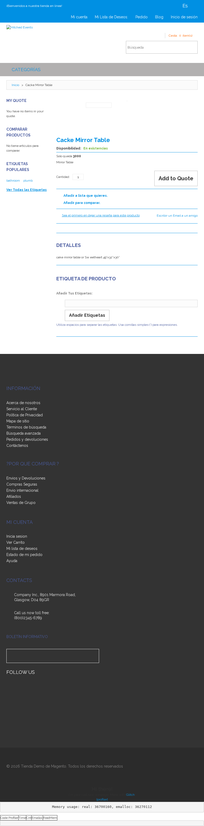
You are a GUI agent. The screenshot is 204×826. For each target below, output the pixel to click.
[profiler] (102, 799)
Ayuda (11, 561)
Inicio (15, 85)
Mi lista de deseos (21, 548)
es (185, 5)
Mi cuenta (79, 17)
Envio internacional (22, 490)
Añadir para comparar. (81, 203)
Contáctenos (17, 445)
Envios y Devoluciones (25, 478)
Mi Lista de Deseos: (111, 17)
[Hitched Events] (19, 27)
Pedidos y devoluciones (27, 439)
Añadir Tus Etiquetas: (74, 293)
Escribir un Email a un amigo (177, 215)
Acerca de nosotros (23, 403)
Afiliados (13, 496)
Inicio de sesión (184, 17)
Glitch (130, 795)
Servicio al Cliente (21, 409)
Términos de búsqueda (26, 427)
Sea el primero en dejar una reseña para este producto (101, 215)
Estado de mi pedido (24, 555)
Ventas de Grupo (21, 502)
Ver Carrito (15, 542)
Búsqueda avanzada (23, 433)
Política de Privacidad (24, 415)
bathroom (13, 180)
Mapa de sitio (17, 421)
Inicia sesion (16, 536)
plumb (28, 180)
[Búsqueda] (191, 47)
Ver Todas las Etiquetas (26, 190)
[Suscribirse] (94, 656)
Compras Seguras (21, 484)
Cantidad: (63, 177)
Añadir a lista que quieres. (85, 196)
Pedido (141, 17)
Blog (159, 17)
